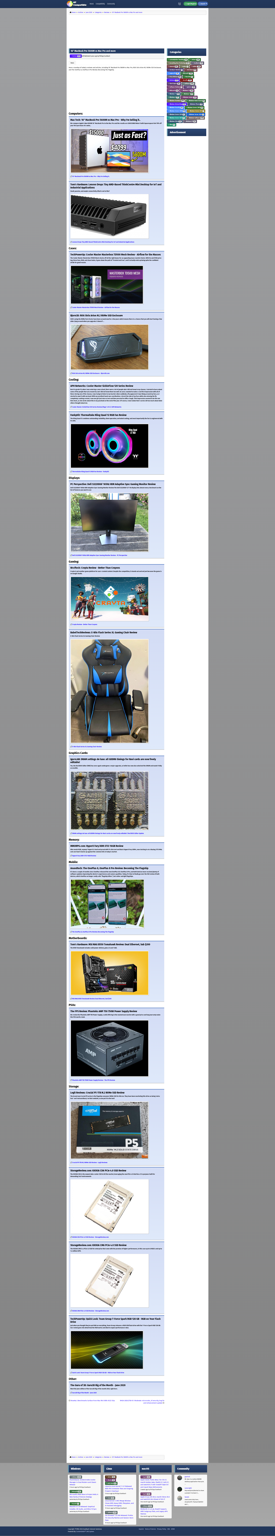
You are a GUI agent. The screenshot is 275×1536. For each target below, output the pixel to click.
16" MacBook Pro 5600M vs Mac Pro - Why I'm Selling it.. (91, 176)
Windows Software (196, 118)
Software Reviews (175, 87)
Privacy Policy (161, 1529)
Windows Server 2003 (195, 107)
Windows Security (176, 107)
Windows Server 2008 (177, 111)
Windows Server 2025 (176, 118)
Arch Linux (111, 1483)
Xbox (171, 124)
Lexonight (188, 1488)
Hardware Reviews (175, 70)
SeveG (187, 1497)
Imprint (141, 1529)
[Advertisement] (137, 31)
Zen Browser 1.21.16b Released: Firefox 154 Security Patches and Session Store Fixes (119, 1517)
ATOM (173, 1529)
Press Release (175, 76)
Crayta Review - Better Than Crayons (84, 624)
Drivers (195, 59)
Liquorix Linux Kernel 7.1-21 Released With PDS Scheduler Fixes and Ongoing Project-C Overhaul (119, 1488)
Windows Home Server (196, 100)
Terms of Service (150, 1529)
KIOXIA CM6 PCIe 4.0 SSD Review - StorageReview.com (90, 1311)
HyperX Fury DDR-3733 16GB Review (84, 856)
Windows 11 (174, 94)
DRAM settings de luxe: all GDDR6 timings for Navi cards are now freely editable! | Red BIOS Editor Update (108, 833)
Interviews (191, 70)
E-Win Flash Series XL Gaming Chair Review (87, 747)
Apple (146, 1477)
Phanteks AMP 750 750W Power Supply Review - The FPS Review (93, 1080)
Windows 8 (173, 97)
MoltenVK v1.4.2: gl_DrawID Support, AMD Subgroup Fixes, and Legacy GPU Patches (154, 1511)
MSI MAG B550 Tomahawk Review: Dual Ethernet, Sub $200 (91, 999)
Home (92, 4)
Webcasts (173, 90)
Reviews (76, 56)
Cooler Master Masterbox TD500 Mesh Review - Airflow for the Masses (96, 307)
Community (111, 4)
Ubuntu (110, 1480)
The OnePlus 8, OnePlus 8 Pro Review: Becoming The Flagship (93, 932)
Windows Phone (196, 104)
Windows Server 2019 (176, 114)
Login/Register (191, 4)
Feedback (197, 63)
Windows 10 (187, 90)
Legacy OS (173, 73)
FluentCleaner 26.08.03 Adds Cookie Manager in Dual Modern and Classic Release (83, 1482)
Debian (111, 1477)
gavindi (187, 1477)
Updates (190, 87)
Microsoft (187, 73)
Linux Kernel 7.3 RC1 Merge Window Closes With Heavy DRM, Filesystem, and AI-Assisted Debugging (119, 1503)
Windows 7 (188, 94)
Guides (185, 66)
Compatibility (100, 4)
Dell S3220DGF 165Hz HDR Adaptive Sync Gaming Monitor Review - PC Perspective (99, 555)
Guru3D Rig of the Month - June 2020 (84, 1393)
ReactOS (188, 76)
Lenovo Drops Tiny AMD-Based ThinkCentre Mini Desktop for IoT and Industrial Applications (103, 242)
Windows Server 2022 (196, 114)
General (173, 66)
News (72, 63)
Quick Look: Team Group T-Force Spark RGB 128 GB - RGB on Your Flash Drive (98, 1373)
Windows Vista (175, 121)
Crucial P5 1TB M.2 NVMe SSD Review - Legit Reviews (89, 1162)
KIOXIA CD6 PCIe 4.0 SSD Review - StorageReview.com (90, 1237)
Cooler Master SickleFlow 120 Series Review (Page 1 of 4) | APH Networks (96, 407)
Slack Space (174, 83)
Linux (110, 1498)
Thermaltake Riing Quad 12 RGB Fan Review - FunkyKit (90, 472)
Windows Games (189, 97)
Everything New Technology (179, 63)
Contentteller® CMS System (85, 1531)
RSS (168, 1529)
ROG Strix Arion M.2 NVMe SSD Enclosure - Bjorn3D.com (91, 373)
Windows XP (190, 121)
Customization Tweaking (178, 59)
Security (186, 80)
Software (188, 83)
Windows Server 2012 (196, 111)
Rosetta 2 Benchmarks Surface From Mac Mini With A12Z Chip (93, 1401)
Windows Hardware (176, 100)
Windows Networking (177, 104)
